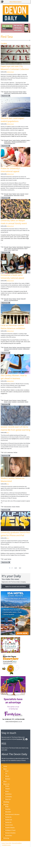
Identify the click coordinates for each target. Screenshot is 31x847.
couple (5, 559)
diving (25, 248)
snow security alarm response (23, 347)
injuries (13, 506)
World (7, 776)
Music (7, 791)
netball (13, 250)
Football (9, 248)
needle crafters (7, 141)
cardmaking (23, 140)
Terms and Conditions (17, 843)
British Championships (19, 248)
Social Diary (8, 835)
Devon (10, 91)
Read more (5, 95)
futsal (16, 250)
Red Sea (20, 91)
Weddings (6, 802)
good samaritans (7, 506)
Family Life (8, 817)
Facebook (19, 739)
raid (12, 248)
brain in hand (15, 91)
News (5, 769)
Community (8, 796)
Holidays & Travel (10, 830)
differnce (6, 300)
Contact (3, 843)
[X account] (24, 739)
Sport (5, 781)
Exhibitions (8, 794)
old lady (26, 401)
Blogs (7, 806)
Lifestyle (5, 804)
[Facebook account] (26, 739)
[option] (15, 28)
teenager (22, 193)
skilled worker (26, 348)
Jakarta (9, 401)
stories (26, 193)
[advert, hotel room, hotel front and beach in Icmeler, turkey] (15, 613)
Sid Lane (22, 195)
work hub (24, 93)
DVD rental (23, 400)
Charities (7, 809)
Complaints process (6, 845)
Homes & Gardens (10, 833)
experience (6, 350)
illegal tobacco (27, 247)
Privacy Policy (8, 843)
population (14, 401)
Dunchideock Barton (8, 195)
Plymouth (6, 91)
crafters (28, 140)
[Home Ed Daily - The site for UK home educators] (15, 28)
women (19, 400)
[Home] (15, 13)
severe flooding (20, 401)
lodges (24, 91)
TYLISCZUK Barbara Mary (9, 143)
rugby (5, 248)
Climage (18, 298)
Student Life (8, 819)
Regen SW (23, 298)
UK (6, 773)
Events (7, 786)
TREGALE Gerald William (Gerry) (19, 141)
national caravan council (16, 93)
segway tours (10, 452)
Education (8, 811)
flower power (17, 195)
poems (18, 193)
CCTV (5, 452)
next (15, 568)
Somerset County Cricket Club (10, 348)
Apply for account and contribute (15, 586)
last (20, 568)
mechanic (20, 348)
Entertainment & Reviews (12, 814)
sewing (14, 140)
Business (15, 400)
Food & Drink (9, 825)
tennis (9, 250)
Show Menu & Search (15, 1)
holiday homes (7, 93)
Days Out (8, 799)
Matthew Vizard (10, 71)
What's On (6, 784)
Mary (8, 432)
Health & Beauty (10, 827)
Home (5, 766)
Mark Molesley (20, 247)
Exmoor (6, 250)
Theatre (7, 788)
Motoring (6, 838)
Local (6, 771)
